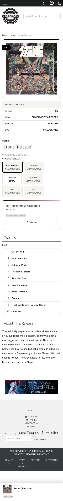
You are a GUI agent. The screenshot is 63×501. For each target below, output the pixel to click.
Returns (35, 460)
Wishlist (33, 222)
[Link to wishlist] (44, 4)
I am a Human (39, 439)
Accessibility (51, 460)
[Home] (10, 16)
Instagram (32, 423)
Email (32, 426)
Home (5, 35)
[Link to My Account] (52, 4)
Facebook (32, 417)
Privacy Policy (9, 462)
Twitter (32, 420)
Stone (13, 35)
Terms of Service (22, 463)
